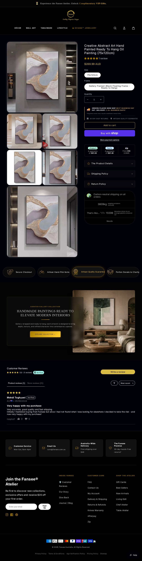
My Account (94, 493)
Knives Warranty (96, 510)
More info (110, 221)
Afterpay (92, 516)
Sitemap (103, 554)
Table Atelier (122, 510)
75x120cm (92, 75)
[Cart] (133, 28)
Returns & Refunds (97, 504)
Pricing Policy (92, 554)
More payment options (109, 140)
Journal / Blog (66, 503)
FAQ (90, 482)
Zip (89, 522)
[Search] (115, 28)
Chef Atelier (122, 504)
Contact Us (93, 488)
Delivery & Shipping (97, 499)
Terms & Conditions (56, 554)
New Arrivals (122, 493)
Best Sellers (122, 488)
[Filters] (114, 383)
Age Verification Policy (76, 554)
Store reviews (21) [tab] (35, 383)
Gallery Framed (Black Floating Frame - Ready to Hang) (109, 87)
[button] (91, 58)
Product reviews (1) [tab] (16, 383)
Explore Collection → (45, 334)
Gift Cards (121, 482)
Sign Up (45, 507)
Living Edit (121, 499)
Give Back (64, 497)
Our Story (64, 492)
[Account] (124, 28)
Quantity (88, 94)
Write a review (118, 371)
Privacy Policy (40, 554)
